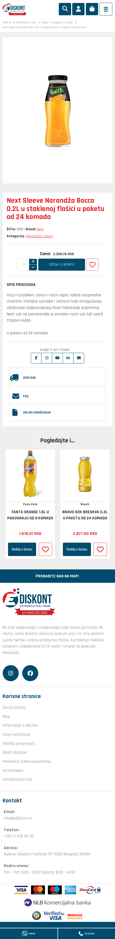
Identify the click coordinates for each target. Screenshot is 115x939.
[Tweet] (46, 358)
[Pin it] (57, 358)
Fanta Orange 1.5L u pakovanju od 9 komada (30, 515)
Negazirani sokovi (63, 22)
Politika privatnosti (18, 743)
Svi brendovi (13, 770)
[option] (30, 504)
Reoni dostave (15, 752)
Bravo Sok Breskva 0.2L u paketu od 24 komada (85, 515)
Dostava (29, 378)
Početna (7, 22)
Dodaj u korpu (61, 264)
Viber (32, 934)
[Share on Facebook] (36, 358)
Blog (6, 716)
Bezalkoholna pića (26, 22)
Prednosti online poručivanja (27, 761)
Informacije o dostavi (20, 725)
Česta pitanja (14, 707)
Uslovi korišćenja (37, 413)
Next (40, 229)
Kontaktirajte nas (17, 779)
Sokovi (44, 22)
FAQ (25, 396)
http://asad (16, 295)
